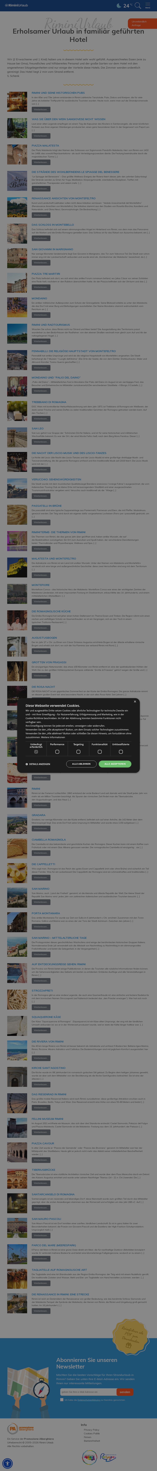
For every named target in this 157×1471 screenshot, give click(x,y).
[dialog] (78, 735)
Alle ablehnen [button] (81, 764)
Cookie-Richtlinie (34, 718)
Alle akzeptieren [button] (115, 764)
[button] (38, 764)
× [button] (135, 702)
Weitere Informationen (53, 737)
